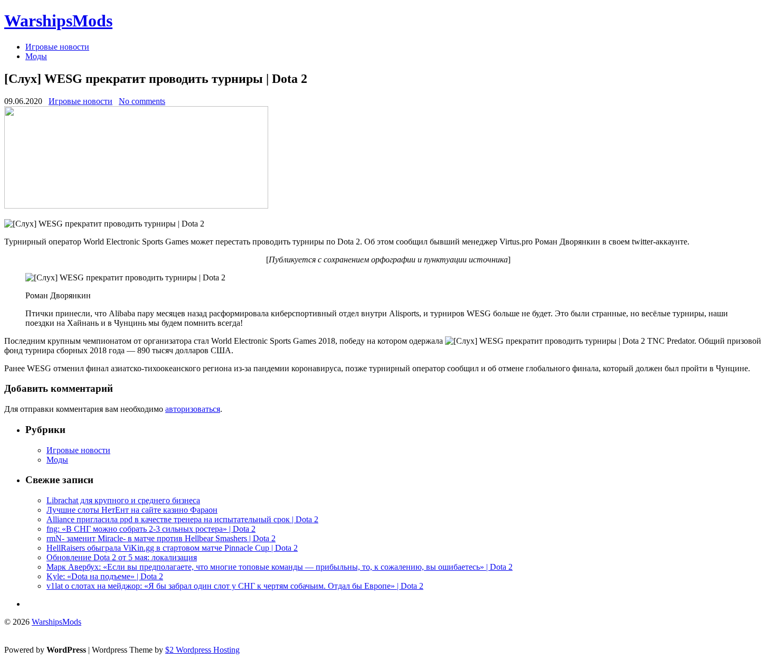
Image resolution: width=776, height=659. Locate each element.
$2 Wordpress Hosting (202, 649)
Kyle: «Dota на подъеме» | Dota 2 (104, 576)
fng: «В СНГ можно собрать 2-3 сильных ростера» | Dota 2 (150, 528)
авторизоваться (192, 408)
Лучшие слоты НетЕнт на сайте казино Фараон (131, 509)
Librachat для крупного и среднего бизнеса (123, 500)
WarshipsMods (58, 20)
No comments (142, 101)
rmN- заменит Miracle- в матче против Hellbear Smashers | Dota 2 (161, 538)
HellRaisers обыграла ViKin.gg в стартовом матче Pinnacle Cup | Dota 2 (172, 547)
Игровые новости (57, 46)
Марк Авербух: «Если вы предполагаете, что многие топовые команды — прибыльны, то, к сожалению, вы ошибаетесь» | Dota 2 (279, 566)
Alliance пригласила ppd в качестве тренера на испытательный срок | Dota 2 (182, 519)
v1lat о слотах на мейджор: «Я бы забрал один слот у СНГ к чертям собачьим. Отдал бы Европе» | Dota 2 (234, 585)
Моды (36, 56)
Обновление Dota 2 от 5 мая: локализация (121, 557)
